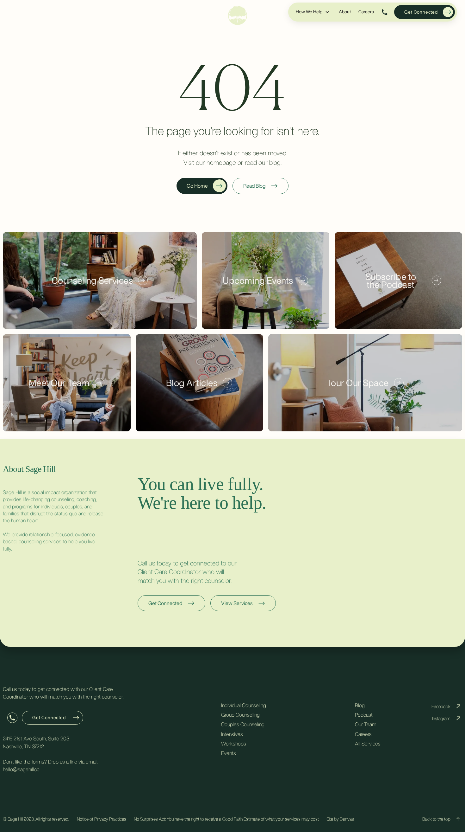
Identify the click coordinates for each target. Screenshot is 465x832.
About (345, 12)
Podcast (364, 714)
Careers (366, 12)
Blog (360, 705)
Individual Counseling (243, 705)
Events (228, 753)
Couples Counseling (242, 724)
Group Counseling (240, 714)
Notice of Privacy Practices (101, 819)
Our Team (365, 724)
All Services (368, 743)
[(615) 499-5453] (385, 12)
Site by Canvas (340, 819)
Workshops (233, 743)
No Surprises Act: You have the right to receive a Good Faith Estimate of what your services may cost (226, 819)
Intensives (232, 734)
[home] (237, 15)
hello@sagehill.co (21, 769)
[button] (313, 12)
